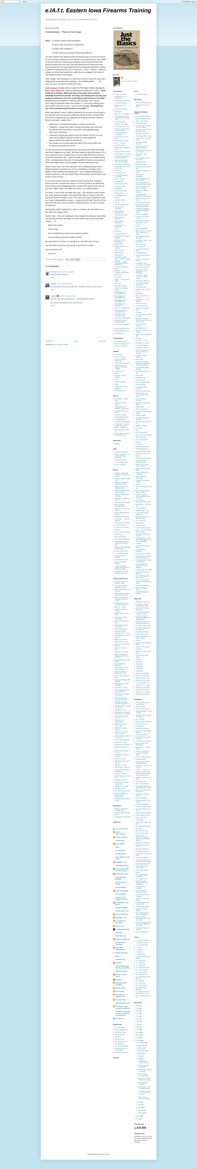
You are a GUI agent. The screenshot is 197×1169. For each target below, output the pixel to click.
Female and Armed (121, 874)
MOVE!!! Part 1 (119, 253)
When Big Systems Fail (143, 864)
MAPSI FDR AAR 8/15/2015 (120, 664)
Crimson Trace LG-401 (122, 527)
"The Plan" (139, 444)
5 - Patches (139, 949)
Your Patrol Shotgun (121, 103)
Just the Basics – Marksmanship (143, 1061)
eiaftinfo (53, 296)
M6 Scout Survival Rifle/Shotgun (120, 240)
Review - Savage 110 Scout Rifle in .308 (121, 483)
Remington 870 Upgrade (122, 502)
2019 (138, 1024)
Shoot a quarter (140, 244)
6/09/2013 (139, 649)
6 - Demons (139, 952)
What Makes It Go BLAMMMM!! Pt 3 (120, 296)
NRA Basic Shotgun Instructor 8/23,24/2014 (122, 702)
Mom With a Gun (120, 936)
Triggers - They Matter (121, 124)
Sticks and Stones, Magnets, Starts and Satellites (121, 367)
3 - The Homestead (142, 945)
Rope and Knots (120, 357)
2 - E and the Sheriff (142, 942)
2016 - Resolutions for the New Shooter (143, 187)
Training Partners (141, 287)
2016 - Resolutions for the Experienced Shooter (143, 183)
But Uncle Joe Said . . (142, 831)
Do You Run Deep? (142, 870)
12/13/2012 (139, 666)
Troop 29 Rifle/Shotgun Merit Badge (122, 770)
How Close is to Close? (143, 202)
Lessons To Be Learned (143, 528)
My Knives (118, 275)
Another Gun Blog (121, 837)
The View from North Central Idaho (121, 1049)
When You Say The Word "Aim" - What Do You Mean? (143, 232)
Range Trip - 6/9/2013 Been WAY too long (144, 1079)
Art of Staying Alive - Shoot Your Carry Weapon (142, 565)
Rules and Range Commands (141, 477)
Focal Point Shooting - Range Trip (143, 513)
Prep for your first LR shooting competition (142, 205)
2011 (138, 1119)
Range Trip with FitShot (143, 391)
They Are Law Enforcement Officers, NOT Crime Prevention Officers (143, 838)
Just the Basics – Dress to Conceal (144, 1098)
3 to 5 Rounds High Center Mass (121, 133)
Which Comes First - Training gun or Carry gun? (142, 395)
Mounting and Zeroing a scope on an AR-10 (122, 157)
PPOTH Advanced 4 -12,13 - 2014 (121, 724)
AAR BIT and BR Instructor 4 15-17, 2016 (122, 632)
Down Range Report (121, 865)
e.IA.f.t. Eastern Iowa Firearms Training (98, 10)
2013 (138, 1040)
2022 (138, 1016)
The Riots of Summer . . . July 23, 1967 (143, 903)
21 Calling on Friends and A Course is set (142, 992)
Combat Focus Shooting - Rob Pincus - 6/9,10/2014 (123, 713)
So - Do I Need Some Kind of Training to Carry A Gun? (143, 581)
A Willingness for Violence (141, 887)
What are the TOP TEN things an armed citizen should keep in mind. (143, 773)
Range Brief (118, 255)
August (140, 1053)
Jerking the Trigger (120, 1032)
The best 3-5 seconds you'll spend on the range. (142, 222)
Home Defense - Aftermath (120, 207)
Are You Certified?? (142, 440)
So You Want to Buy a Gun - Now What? (142, 913)
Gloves (138, 456)
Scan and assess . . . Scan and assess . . (142, 891)
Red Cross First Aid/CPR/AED (119, 720)
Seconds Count (140, 525)
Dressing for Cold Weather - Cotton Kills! (122, 407)
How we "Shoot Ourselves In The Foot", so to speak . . (143, 918)
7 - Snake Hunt (140, 954)
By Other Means (120, 854)
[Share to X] (75, 259)
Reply (52, 277)
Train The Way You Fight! (143, 569)
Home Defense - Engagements (120, 211)
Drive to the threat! (141, 306)
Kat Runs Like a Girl (121, 911)
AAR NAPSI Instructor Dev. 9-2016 (121, 626)
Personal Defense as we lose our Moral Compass (143, 860)
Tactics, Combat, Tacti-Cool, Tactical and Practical (143, 351)
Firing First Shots (120, 122)
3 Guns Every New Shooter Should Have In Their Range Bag (122, 567)
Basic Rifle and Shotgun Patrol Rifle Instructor (122, 594)
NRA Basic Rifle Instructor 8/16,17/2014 (123, 706)
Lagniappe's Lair (120, 917)
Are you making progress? (141, 325)
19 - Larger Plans (141, 985)
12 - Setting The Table (142, 967)
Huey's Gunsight (120, 894)
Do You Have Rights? (142, 804)
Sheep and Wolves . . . (143, 735)
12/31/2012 (139, 664)
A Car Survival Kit (120, 419)
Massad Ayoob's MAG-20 (122, 744)
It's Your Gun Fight (141, 798)
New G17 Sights (120, 145)
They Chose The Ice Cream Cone (142, 867)
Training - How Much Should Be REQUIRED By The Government (143, 363)
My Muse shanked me (122, 939)
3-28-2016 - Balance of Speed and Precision (143, 622)
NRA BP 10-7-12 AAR (121, 786)
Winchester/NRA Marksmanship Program (143, 195)
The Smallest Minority (121, 1046)
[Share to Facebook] (77, 259)
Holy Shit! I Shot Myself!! (122, 318)
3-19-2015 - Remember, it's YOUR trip (143, 628)
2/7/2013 (138, 659)
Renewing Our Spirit (142, 851)
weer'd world (119, 1018)
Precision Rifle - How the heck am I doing (143, 126)
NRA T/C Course (120, 788)
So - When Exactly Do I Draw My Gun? (143, 576)
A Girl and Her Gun (121, 829)
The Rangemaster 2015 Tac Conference (122, 690)
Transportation (119, 371)
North (117, 956)
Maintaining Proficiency (143, 119)
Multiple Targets (141, 415)
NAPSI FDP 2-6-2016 (121, 642)
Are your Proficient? (142, 228)
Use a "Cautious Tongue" (143, 757)
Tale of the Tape (141, 508)
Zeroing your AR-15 (121, 234)
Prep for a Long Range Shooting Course (122, 129)
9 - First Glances (141, 960)
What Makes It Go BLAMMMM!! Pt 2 (120, 300)
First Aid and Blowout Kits (144, 103)
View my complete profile (129, 81)
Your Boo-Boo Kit (120, 200)
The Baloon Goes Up (121, 1041)
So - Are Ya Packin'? (142, 932)
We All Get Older (141, 162)
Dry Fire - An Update (142, 214)
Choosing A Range (120, 460)
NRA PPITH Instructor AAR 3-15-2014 (121, 732)
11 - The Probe (140, 965)
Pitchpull (118, 963)
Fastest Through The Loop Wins (142, 473)
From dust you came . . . (143, 833)
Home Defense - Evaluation (120, 226)
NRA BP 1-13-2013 (121, 774)
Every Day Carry (120, 173)
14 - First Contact (141, 972)
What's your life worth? (143, 453)
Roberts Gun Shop (121, 971)
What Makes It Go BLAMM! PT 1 (120, 304)
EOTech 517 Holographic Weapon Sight (122, 548)
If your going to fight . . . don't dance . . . (143, 283)
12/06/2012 (139, 669)
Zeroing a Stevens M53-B (123, 151)
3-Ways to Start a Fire (121, 417)
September (141, 1050)
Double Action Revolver (122, 328)
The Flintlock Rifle (120, 195)
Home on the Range (121, 891)
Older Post (102, 341)
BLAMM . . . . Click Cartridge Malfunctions (122, 271)
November (141, 1045)
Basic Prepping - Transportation (143, 1074)
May (139, 1102)
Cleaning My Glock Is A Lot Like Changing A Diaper (143, 752)
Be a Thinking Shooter (122, 140)
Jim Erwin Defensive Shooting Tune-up (121, 586)
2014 (138, 1037)
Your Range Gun (141, 521)
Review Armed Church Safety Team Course (122, 572)
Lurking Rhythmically (122, 929)
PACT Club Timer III (121, 525)
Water (116, 384)
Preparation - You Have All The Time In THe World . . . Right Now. (122, 425)
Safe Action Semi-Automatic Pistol (120, 315)
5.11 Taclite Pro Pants (121, 553)
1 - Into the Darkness (142, 940)
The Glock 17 (119, 534)
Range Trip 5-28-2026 (143, 694)
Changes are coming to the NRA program (143, 762)
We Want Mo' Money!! (142, 728)
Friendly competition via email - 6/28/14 (143, 637)
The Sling (118, 231)
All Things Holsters (120, 286)
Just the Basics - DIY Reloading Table (144, 1087)
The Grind (118, 170)
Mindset (138, 484)
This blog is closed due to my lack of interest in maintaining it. (122, 1013)
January (140, 1113)
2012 (138, 1116)
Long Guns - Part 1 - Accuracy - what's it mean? (142, 276)
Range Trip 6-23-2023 (143, 680)
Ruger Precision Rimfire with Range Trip (122, 491)
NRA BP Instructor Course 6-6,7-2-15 (120, 672)
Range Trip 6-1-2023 (142, 676)
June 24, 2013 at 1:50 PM (65, 272)
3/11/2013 (139, 662)
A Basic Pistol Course (142, 510)
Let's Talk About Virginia (143, 741)
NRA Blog (118, 1037)
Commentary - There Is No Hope (145, 1070)
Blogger (106, 1154)
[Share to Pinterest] (79, 259)
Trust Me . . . (139, 828)
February (141, 1110)
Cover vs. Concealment (122, 308)
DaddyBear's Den (121, 862)
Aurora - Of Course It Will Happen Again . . (143, 530)
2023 (138, 1014)
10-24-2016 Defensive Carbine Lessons (143, 612)
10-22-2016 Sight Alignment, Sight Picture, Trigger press (143, 617)
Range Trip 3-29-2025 (143, 687)
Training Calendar (141, 94)
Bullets (117, 197)
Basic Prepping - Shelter (143, 1083)
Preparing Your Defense (122, 164)
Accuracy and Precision (122, 126)
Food (116, 379)
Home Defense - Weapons (120, 218)
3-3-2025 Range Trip (142, 682)
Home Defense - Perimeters (120, 222)
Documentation (140, 380)
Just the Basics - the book (123, 154)
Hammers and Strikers (122, 205)
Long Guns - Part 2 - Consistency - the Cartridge (142, 271)
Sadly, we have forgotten (143, 813)
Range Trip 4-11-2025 (143, 692)
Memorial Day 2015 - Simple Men (142, 744)
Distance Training (141, 425)
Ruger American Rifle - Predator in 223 (122, 487)
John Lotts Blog (119, 1034)
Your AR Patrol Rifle (121, 109)
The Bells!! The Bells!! (142, 343)
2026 (138, 1006)
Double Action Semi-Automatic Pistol (121, 311)
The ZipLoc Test (141, 377)
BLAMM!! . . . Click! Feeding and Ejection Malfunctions (121, 262)
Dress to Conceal (120, 186)
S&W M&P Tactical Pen (122, 516)
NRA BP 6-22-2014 (121, 710)
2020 (138, 1022)
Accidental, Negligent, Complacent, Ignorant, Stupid (143, 210)
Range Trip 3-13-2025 (143, 685)
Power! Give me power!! (122, 363)
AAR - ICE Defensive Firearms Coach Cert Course (121, 599)
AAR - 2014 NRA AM (142, 784)
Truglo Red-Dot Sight (121, 559)
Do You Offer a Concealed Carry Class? (143, 501)
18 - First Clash (140, 983)
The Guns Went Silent (142, 709)
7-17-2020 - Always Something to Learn (142, 605)
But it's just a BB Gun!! (142, 281)
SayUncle (118, 979)
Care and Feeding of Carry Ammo (121, 176)
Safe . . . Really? (120, 179)
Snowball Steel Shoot (142, 446)
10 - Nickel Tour (141, 963)
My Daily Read (140, 706)
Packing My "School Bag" (144, 458)
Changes (139, 312)
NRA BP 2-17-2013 (121, 765)
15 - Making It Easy (142, 974)
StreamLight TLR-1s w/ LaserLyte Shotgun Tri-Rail (122, 543)
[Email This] (70, 259)
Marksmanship (119, 181)
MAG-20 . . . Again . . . (121, 607)
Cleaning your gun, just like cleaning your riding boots (122, 117)
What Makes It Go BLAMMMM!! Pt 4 (120, 292)
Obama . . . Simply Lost (143, 769)
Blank (117, 847)
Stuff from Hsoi (119, 1039)
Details (138, 442)
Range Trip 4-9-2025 (142, 689)
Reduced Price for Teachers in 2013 (141, 461)
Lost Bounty (118, 354)
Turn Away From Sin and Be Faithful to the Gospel (143, 786)
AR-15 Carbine (119, 250)
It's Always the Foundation (140, 175)
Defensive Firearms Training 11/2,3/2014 (121, 698)
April (139, 1105)
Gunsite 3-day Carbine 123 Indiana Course (122, 603)
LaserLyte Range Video (143, 451)
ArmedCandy (119, 840)
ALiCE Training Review (122, 740)
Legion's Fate (119, 926)
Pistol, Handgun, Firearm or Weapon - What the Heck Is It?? (143, 924)
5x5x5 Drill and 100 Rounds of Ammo (142, 147)
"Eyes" (117, 229)
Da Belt (117, 530)
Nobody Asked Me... (121, 953)
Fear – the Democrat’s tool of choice (143, 703)
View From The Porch (121, 1052)
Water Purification (120, 382)
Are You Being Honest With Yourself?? (143, 491)
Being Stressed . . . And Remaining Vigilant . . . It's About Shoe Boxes (144, 539)
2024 (138, 1011)
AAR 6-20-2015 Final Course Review (121, 668)
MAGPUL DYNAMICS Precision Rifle (121, 809)
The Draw (118, 277)
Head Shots (139, 359)
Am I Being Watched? (142, 857)
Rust (137, 430)
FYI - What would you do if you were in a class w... (144, 1092)
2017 (138, 1029)
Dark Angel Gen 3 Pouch (122, 523)
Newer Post (49, 341)
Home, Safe (139, 375)
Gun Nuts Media (120, 887)
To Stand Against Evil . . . (143, 906)
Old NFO (53, 284)
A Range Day (140, 523)
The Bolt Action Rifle (121, 215)
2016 (138, 1032)
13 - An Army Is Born (142, 970)
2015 (138, 1035)
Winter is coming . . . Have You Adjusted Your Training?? (143, 496)
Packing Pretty (120, 959)
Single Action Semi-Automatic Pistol (121, 321)
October (140, 1048)
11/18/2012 (139, 671)
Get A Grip (118, 283)
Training (138, 543)
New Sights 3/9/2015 (142, 632)
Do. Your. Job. (140, 719)
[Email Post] (66, 259)
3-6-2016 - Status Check (143, 625)
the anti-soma (119, 991)
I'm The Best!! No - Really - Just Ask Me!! (143, 560)
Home (76, 341)
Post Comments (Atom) (61, 344)
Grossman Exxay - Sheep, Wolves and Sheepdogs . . (142, 882)
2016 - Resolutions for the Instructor (143, 179)
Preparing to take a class (143, 136)
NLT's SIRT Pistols (120, 537)
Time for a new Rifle (121, 346)
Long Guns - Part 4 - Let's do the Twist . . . (144, 241)
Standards (118, 111)
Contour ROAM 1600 (121, 551)
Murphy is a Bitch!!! (142, 164)
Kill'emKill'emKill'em (142, 449)
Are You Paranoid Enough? (141, 143)
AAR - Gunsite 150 (120, 629)
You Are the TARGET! (142, 585)
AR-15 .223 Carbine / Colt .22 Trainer (142, 465)
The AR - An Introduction (122, 344)
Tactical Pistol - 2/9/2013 (122, 767)
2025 (138, 1008)
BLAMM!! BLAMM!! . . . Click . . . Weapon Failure (122, 258)
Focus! (138, 226)
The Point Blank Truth (122, 1003)
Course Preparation (142, 345)
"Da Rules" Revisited (121, 452)
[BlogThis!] (72, 259)
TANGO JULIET (120, 988)
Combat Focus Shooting (122, 817)
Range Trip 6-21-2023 (143, 678)
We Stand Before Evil (142, 849)
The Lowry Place (120, 1000)
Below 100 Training (121, 639)
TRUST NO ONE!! (120, 464)
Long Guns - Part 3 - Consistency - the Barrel (143, 264)
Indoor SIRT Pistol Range (144, 435)
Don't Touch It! (140, 247)
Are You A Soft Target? (143, 382)
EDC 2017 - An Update (122, 114)
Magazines (118, 188)
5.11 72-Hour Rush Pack (122, 532)
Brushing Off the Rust (142, 133)
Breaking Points (141, 759)
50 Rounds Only (141, 384)
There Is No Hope (141, 817)
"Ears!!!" (117, 202)
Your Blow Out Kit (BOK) (122, 422)
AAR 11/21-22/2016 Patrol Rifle (121, 618)
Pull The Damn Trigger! (143, 554)
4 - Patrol (138, 947)
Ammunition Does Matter (122, 100)
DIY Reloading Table (121, 184)
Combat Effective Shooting (141, 550)
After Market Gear (141, 328)
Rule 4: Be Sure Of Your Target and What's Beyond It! (122, 456)
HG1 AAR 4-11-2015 (121, 687)
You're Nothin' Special (142, 815)
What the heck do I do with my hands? (142, 517)
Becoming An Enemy (142, 843)
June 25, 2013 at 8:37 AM (67, 296)
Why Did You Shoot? (142, 267)
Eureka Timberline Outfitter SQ (120, 360)
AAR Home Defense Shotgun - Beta (121, 582)
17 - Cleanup (140, 981)
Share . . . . (139, 872)
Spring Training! (141, 437)
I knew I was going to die (143, 806)
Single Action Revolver (122, 331)
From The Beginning (121, 462)
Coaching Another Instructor (141, 387)
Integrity (138, 338)
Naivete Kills (140, 726)
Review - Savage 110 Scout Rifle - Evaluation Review (122, 474)
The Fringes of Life (141, 879)
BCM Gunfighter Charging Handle (120, 505)
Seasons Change (120, 415)
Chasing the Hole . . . (142, 253)
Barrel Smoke (119, 844)
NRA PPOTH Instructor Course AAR (122, 783)
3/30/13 (138, 640)
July (139, 1056)
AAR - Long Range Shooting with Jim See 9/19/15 (122, 656)
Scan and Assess (141, 303)
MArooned (118, 932)
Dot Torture (139, 428)
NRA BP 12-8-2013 (121, 742)
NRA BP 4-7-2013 (120, 759)
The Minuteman (119, 1044)
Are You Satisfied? (141, 432)
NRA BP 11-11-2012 (121, 780)
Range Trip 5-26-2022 (143, 602)
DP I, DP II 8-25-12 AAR (122, 791)
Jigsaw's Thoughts (121, 908)
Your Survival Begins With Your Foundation (121, 161)
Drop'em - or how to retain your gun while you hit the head (144, 320)
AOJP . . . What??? (120, 143)
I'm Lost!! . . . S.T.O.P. (142, 340)
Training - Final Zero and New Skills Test (143, 130)
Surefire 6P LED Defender (120, 556)
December (141, 1042)
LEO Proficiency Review (143, 116)
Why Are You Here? (142, 409)
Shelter (117, 373)
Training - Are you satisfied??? (143, 1066)
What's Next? (140, 407)
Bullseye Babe (120, 850)
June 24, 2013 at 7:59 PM (65, 284)
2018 (138, 1027)
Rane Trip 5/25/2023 (142, 673)
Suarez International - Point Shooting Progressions (121, 794)
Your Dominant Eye (121, 191)
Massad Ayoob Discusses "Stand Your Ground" (144, 557)
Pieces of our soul (141, 724)
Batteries (117, 444)
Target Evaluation (141, 123)
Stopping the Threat (142, 347)
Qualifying (139, 293)
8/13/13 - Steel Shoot (142, 647)
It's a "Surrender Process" (144, 721)
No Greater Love (141, 781)
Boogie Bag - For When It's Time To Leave (122, 434)
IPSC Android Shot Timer (122, 539)
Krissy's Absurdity (121, 914)
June (139, 1059)
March (140, 1107)
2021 (138, 1019)
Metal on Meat (119, 193)
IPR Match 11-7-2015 (121, 652)
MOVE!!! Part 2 (119, 244)
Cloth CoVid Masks (121, 94)
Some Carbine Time (142, 634)
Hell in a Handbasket (121, 1030)
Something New (120, 390)
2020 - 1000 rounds (142, 121)
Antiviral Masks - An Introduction (121, 97)
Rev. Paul (54, 272)
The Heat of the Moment (143, 826)
